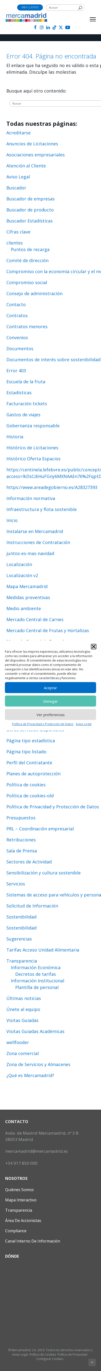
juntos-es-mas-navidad (30, 553)
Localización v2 (22, 575)
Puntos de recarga (30, 249)
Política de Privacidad (72, 1354)
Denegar (50, 701)
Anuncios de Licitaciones (32, 144)
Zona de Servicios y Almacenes (38, 1064)
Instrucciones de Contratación (38, 542)
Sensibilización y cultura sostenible (43, 873)
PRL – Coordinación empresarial (40, 829)
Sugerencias (19, 939)
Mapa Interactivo (21, 1200)
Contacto (16, 304)
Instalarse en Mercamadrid (34, 531)
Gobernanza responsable (33, 426)
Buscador (16, 188)
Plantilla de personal (37, 987)
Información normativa (30, 498)
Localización (19, 564)
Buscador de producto (30, 210)
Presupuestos (21, 818)
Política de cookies (26, 785)
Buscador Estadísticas (29, 221)
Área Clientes (30, 7)
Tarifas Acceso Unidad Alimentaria (42, 950)
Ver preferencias (51, 714)
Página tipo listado (26, 752)
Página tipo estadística (30, 741)
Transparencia (21, 961)
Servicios (15, 884)
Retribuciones (21, 840)
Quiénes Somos (19, 1189)
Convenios (17, 337)
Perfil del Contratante (29, 763)
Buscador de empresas (30, 199)
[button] (93, 646)
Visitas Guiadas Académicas (35, 1031)
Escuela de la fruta (25, 381)
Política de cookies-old (30, 796)
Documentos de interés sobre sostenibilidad (53, 359)
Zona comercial (22, 1053)
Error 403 (16, 370)
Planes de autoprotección (33, 774)
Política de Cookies (42, 1354)
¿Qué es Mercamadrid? (30, 1075)
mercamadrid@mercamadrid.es (36, 1151)
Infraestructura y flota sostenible (41, 509)
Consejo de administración (34, 293)
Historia (14, 437)
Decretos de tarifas (35, 974)
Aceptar (50, 687)
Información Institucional (37, 981)
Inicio (12, 520)
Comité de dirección (27, 260)
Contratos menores (27, 326)
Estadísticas (19, 392)
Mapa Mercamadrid (27, 586)
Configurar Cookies (49, 1359)
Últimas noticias (23, 998)
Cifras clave (18, 232)
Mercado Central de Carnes (34, 619)
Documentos (19, 348)
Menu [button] (87, 19)
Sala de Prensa (21, 851)
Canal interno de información (32, 1241)
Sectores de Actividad (29, 862)
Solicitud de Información (32, 906)
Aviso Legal (83, 724)
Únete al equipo (23, 1009)
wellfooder (17, 1042)
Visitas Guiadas (22, 1020)
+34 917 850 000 (21, 1163)
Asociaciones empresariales (35, 155)
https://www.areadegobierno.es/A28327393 (51, 487)
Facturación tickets (26, 404)
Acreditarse (18, 133)
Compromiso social (26, 282)
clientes (14, 243)
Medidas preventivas (28, 597)
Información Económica (36, 967)
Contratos (17, 315)
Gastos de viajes (23, 415)
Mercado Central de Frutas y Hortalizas (47, 630)
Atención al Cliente (26, 166)
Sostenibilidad (21, 917)
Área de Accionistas (23, 1220)
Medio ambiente (23, 608)
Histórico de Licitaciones (32, 448)
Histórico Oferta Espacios (33, 459)
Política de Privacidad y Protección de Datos (42, 724)
